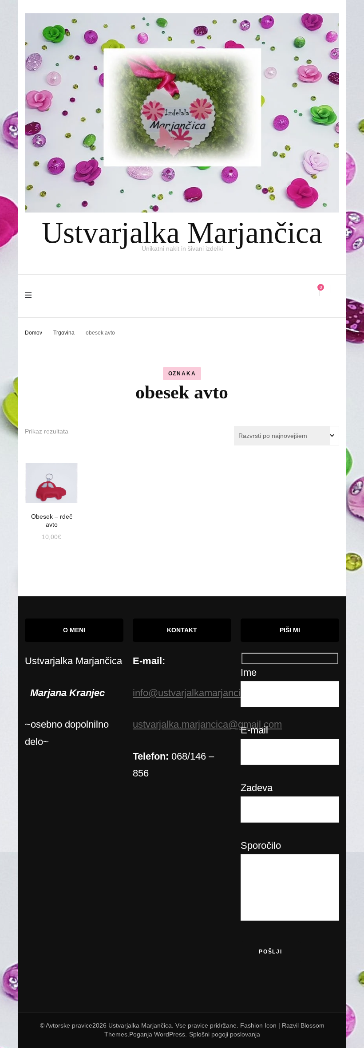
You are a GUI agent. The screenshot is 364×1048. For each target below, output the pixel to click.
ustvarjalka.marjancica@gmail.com (207, 724)
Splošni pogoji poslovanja (224, 1034)
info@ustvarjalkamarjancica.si (197, 692)
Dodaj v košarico (51, 480)
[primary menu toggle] (30, 296)
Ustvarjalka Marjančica (182, 232)
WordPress (169, 1034)
